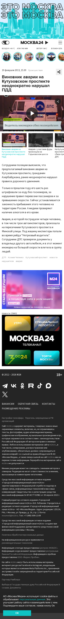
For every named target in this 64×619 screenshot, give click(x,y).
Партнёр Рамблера (11, 579)
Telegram (5, 386)
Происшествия (35, 70)
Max (48, 386)
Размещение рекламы (16, 408)
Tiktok (40, 386)
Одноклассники (22, 386)
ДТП (4, 257)
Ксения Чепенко (16, 257)
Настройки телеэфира (12, 418)
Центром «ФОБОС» (48, 548)
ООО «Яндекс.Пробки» (28, 557)
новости (53, 257)
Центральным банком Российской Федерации (30, 553)
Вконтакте (14, 386)
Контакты (48, 404)
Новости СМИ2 (9, 313)
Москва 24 (32, 42)
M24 (19, 374)
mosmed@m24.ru (10, 515)
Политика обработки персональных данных (22, 534)
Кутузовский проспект (37, 257)
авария (19, 261)
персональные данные (32, 599)
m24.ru (10, 426)
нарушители (8, 261)
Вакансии (8, 404)
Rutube (31, 386)
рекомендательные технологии (17, 543)
